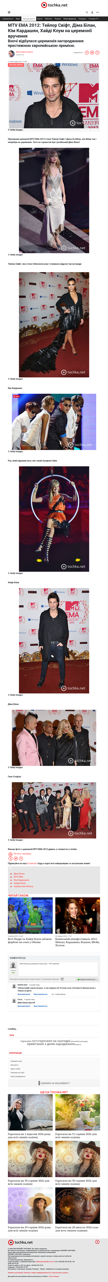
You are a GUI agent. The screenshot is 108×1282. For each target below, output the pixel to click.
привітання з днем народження (51, 1044)
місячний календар (79, 1041)
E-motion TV (93, 19)
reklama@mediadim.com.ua (45, 1262)
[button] (92, 12)
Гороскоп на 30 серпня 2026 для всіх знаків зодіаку (28, 1182)
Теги (11, 1035)
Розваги (58, 19)
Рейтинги (48, 19)
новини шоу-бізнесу (23, 886)
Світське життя (29, 19)
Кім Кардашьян (21, 880)
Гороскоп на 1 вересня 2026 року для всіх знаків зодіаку (29, 1135)
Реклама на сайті (17, 1073)
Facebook (31, 863)
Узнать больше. (54, 1276)
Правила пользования (15, 1273)
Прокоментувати (24, 994)
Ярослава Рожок (24, 52)
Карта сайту (15, 1069)
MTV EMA (18, 877)
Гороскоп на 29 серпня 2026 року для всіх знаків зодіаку (29, 1228)
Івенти (39, 19)
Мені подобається (40, 994)
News (18, 19)
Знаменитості (8, 19)
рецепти (78, 1044)
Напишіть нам (16, 1061)
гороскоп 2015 (29, 1041)
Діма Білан (19, 873)
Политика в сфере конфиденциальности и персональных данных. (46, 1273)
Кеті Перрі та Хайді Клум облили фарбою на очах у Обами (29, 940)
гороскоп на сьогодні (54, 1041)
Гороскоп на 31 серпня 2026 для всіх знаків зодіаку (76, 1135)
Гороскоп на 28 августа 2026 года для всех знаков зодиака (76, 1228)
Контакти (14, 1065)
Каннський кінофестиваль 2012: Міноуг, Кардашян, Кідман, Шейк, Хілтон (77, 942)
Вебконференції (69, 19)
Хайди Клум (20, 883)
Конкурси (82, 19)
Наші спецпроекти (18, 1076)
